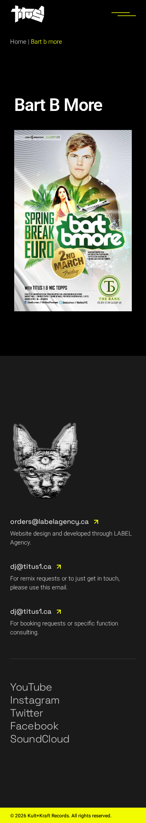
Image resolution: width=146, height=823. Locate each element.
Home (18, 41)
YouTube (31, 687)
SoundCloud (40, 739)
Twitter (26, 713)
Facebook (34, 726)
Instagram (34, 700)
